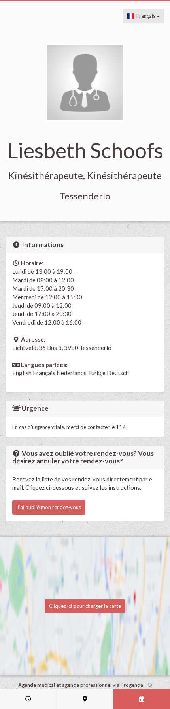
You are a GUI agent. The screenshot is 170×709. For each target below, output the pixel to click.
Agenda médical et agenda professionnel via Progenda (80, 685)
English (22, 372)
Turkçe (97, 372)
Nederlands (72, 372)
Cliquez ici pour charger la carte (85, 606)
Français (145, 16)
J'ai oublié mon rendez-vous (49, 507)
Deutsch (118, 372)
